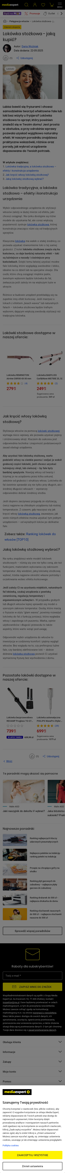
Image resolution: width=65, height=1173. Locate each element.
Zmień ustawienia (32, 1166)
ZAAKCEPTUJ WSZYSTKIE (32, 1155)
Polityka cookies (11, 1145)
